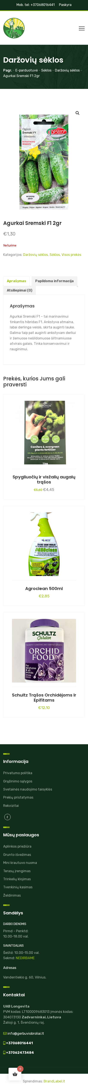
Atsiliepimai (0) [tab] (19, 290)
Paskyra (65, 5)
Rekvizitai (11, 806)
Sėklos (55, 255)
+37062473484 (19, 1053)
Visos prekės (71, 255)
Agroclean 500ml (44, 588)
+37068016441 (19, 1043)
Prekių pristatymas (18, 797)
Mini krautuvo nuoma (20, 863)
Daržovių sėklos (35, 255)
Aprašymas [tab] (16, 281)
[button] (77, 113)
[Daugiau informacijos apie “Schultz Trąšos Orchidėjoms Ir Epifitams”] (44, 649)
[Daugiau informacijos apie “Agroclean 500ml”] (44, 543)
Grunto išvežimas (17, 855)
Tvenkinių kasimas (17, 887)
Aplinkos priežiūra (17, 846)
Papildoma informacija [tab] (54, 281)
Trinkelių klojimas (17, 879)
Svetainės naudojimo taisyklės (27, 789)
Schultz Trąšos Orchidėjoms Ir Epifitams (44, 697)
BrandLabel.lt (54, 1081)
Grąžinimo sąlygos (17, 781)
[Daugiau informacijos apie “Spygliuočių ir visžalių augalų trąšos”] (44, 431)
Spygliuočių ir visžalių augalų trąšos (44, 479)
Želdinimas (12, 895)
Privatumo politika (17, 773)
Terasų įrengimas (17, 871)
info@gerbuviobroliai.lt (25, 1034)
